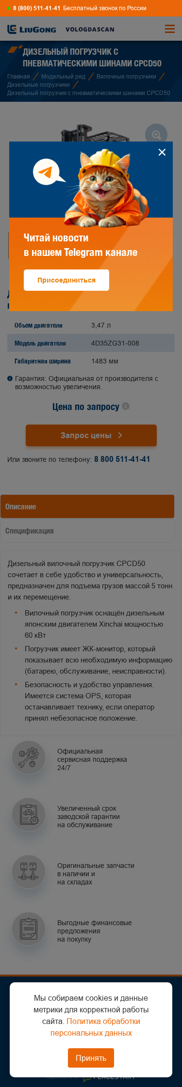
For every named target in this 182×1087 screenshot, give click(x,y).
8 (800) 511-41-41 (37, 8)
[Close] (161, 152)
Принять (91, 1058)
